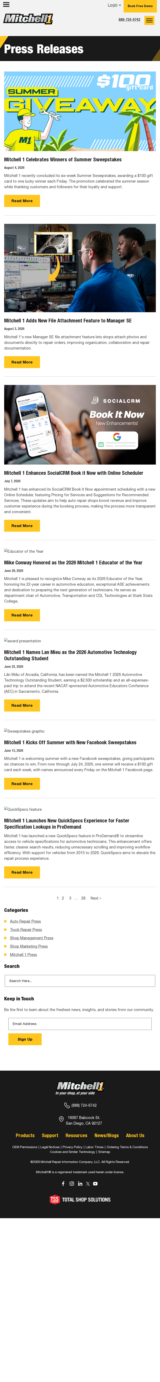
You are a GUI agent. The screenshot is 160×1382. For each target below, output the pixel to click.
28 (83, 898)
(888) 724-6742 (84, 1105)
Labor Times (94, 1147)
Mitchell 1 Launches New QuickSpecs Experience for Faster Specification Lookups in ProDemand (66, 823)
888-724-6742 (129, 19)
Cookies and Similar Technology (72, 1152)
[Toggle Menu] (149, 20)
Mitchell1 (28, 20)
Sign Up (25, 1039)
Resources (76, 1135)
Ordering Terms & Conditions (127, 1147)
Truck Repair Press (26, 929)
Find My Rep (14, 13)
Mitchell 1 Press (23, 954)
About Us (135, 1135)
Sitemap (104, 1152)
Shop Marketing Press (29, 946)
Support (50, 1135)
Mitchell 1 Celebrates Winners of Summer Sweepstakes (63, 159)
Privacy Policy (72, 1147)
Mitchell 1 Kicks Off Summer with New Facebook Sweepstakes (70, 742)
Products (25, 1135)
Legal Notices (50, 1147)
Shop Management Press (31, 938)
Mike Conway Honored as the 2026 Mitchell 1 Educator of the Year (73, 562)
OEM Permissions (24, 1147)
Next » (96, 898)
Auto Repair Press (25, 921)
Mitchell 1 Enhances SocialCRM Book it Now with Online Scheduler (73, 473)
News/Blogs (107, 1135)
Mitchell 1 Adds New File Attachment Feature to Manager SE (68, 320)
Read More (22, 201)
